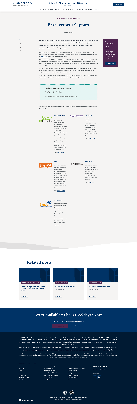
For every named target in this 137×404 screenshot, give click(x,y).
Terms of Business (48, 377)
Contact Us (96, 9)
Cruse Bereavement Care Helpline (90, 114)
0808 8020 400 (91, 182)
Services (57, 9)
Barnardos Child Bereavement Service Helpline (60, 115)
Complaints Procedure (77, 399)
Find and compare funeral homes (76, 368)
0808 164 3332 (60, 225)
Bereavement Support (73, 375)
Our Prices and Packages (50, 366)
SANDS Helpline (58, 200)
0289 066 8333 (60, 152)
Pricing (62, 9)
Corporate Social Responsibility (62, 399)
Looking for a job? (72, 370)
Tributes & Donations (24, 377)
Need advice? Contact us (78, 326)
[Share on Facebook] (20, 43)
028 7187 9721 (25, 3)
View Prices (118, 4)
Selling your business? (73, 373)
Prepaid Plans (22, 375)
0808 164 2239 (44, 56)
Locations (50, 9)
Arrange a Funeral (48, 368)
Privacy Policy (53, 397)
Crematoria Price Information (51, 373)
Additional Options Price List (51, 375)
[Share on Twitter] (20, 47)
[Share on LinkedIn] (20, 50)
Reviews (21, 373)
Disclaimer (69, 397)
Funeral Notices (79, 9)
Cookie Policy (62, 397)
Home (39, 9)
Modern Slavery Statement (80, 397)
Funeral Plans (69, 9)
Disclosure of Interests (73, 377)
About (44, 9)
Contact (21, 379)
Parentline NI (88, 161)
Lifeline (56, 161)
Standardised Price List (49, 370)
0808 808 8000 (61, 190)
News (69, 379)
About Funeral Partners (74, 366)
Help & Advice (88, 9)
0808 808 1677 (91, 138)
